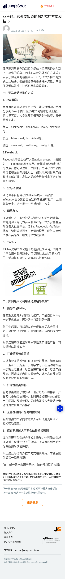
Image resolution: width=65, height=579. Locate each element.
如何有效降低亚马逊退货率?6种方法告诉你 (34, 488)
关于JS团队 (9, 528)
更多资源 (32, 502)
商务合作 (8, 537)
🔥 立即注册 (47, 6)
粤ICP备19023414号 (39, 562)
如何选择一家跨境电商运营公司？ (29, 492)
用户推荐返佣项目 (12, 542)
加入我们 (8, 532)
